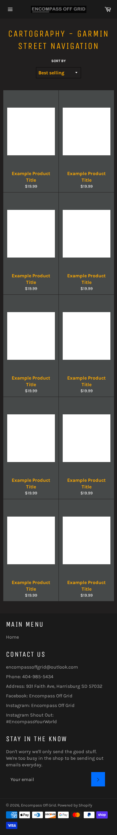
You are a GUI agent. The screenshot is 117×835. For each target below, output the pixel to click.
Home (12, 637)
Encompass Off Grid (51, 696)
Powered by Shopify (75, 805)
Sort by (58, 61)
